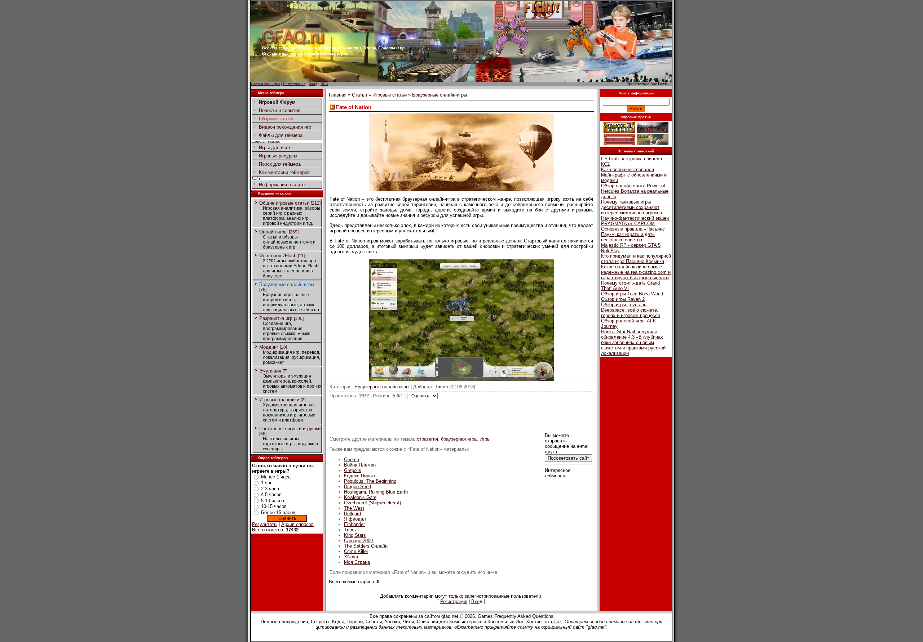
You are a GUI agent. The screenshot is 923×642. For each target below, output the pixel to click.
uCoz (556, 621)
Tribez (350, 529)
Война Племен (360, 465)
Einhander (354, 524)
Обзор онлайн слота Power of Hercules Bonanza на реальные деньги (634, 191)
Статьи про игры (265, 84)
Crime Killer (356, 551)
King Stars (355, 535)
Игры (485, 439)
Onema (351, 459)
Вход (313, 84)
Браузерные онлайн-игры (286, 284)
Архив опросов (297, 524)
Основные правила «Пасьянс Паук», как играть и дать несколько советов (633, 234)
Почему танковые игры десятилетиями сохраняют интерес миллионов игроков (631, 207)
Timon (441, 386)
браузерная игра (459, 439)
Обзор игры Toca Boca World (632, 294)
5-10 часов (272, 500)
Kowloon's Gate (360, 497)
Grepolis (352, 470)
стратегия (427, 439)
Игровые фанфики (279, 399)
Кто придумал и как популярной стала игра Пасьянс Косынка (636, 258)
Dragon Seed (357, 486)
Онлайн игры (273, 232)
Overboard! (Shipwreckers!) (372, 502)
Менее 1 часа (276, 477)
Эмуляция (270, 371)
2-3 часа (270, 488)
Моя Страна (357, 562)
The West (354, 508)
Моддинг (268, 347)
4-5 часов (271, 494)
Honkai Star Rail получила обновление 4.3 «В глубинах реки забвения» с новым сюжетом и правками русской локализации (633, 342)
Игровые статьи (389, 95)
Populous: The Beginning (370, 481)
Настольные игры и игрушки (290, 428)
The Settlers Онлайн (366, 546)
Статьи (359, 95)
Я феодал (355, 519)
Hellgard (352, 513)
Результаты (264, 524)
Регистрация (294, 84)
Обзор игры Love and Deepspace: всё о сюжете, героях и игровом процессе (630, 310)
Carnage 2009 (358, 540)
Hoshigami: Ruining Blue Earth (376, 492)
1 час (267, 482)
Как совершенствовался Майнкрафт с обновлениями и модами (634, 175)
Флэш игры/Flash (277, 255)
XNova (351, 556)
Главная (337, 95)
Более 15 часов (278, 512)
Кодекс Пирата (360, 475)
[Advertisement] (461, 415)
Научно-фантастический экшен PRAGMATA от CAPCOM (635, 220)
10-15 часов (274, 506)
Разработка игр (275, 318)
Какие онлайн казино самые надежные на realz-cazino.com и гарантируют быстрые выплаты (636, 272)
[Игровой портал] (293, 43)
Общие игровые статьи (284, 203)
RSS (324, 84)
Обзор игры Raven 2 (623, 299)
